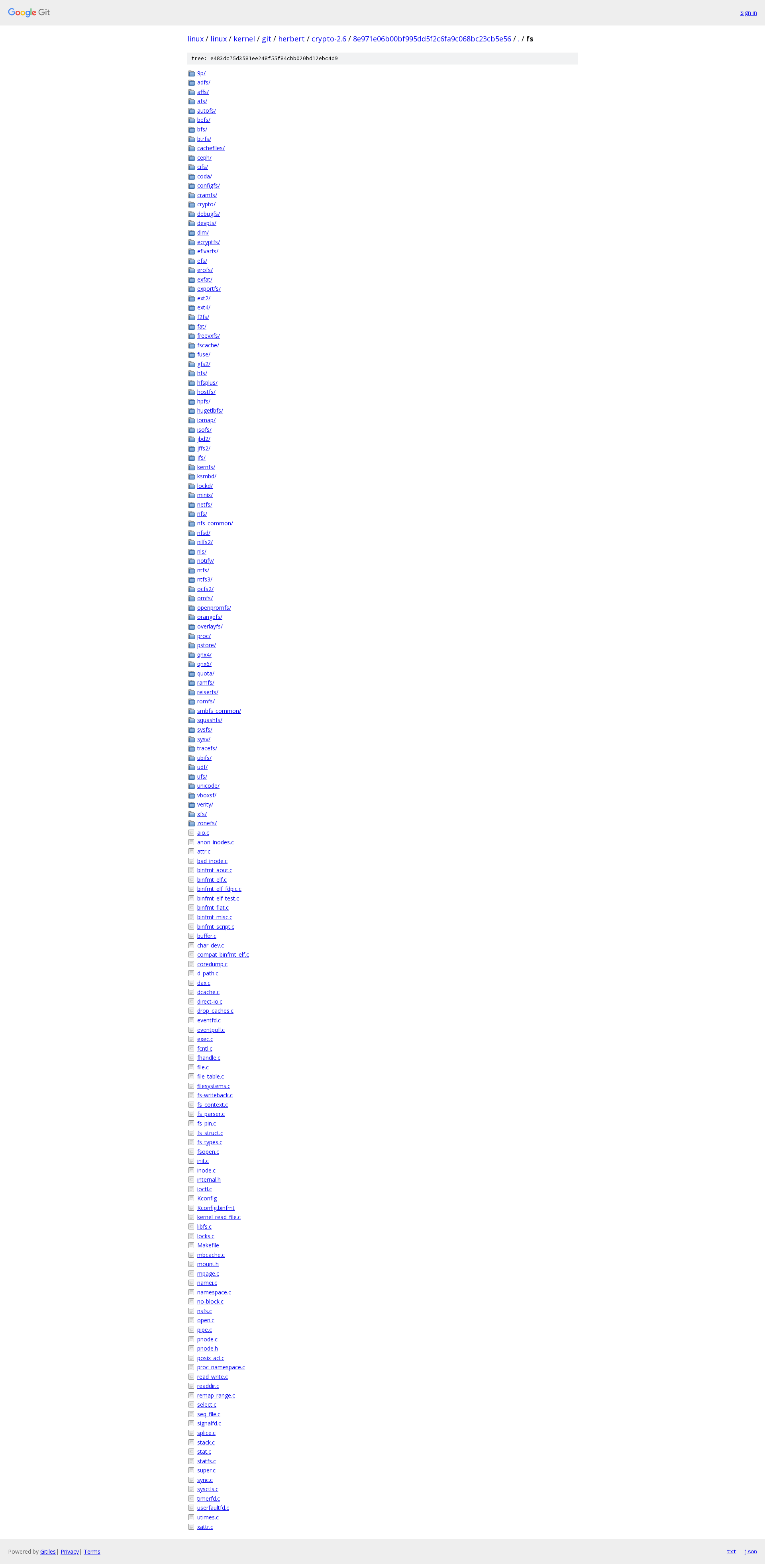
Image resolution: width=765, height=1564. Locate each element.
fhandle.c (208, 1057)
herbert (291, 38)
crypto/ (206, 204)
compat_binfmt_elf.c (223, 954)
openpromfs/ (214, 607)
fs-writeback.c (215, 1095)
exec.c (205, 1039)
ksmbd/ (206, 476)
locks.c (205, 1236)
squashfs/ (209, 720)
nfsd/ (203, 532)
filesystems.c (213, 1086)
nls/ (201, 551)
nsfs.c (204, 1311)
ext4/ (203, 307)
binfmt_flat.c (213, 907)
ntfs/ (203, 570)
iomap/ (206, 420)
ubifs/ (204, 757)
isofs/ (204, 429)
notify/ (205, 560)
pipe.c (204, 1329)
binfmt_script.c (215, 926)
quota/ (205, 673)
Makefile (208, 1245)
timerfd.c (208, 1498)
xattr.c (205, 1527)
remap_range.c (216, 1395)
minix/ (205, 495)
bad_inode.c (212, 861)
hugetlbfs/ (210, 410)
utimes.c (208, 1517)
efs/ (202, 260)
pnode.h (207, 1348)
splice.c (206, 1433)
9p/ (201, 73)
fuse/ (203, 354)
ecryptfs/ (208, 242)
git (266, 38)
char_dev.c (210, 945)
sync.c (205, 1480)
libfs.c (204, 1226)
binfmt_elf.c (212, 879)
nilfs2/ (205, 542)
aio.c (203, 832)
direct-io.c (209, 1001)
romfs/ (206, 701)
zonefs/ (207, 823)
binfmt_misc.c (214, 917)
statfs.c (206, 1461)
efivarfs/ (207, 251)
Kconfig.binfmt (216, 1208)
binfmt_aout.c (214, 870)
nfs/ (202, 513)
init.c (203, 1161)
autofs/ (206, 110)
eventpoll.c (211, 1030)
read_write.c (212, 1376)
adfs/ (203, 82)
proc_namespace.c (221, 1367)
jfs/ (201, 457)
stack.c (206, 1442)
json (750, 1551)
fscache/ (208, 345)
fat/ (201, 326)
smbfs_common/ (219, 710)
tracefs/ (207, 748)
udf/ (202, 767)
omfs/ (205, 598)
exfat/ (204, 279)
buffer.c (206, 936)
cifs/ (202, 166)
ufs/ (202, 776)
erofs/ (205, 270)
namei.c (207, 1282)
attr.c (203, 851)
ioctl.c (204, 1189)
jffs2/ (203, 448)
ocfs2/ (205, 589)
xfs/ (202, 814)
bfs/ (202, 129)
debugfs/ (208, 213)
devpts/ (206, 223)
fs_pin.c (206, 1123)
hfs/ (202, 373)
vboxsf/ (206, 795)
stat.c (204, 1451)
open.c (205, 1320)
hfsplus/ (207, 382)
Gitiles (48, 1551)
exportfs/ (209, 288)
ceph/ (204, 157)
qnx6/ (204, 663)
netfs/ (204, 504)
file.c (203, 1067)
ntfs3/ (204, 579)
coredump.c (212, 964)
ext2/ (203, 298)
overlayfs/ (210, 626)
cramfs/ (207, 195)
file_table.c (210, 1076)
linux (195, 38)
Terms (92, 1551)
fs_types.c (209, 1142)
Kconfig (207, 1198)
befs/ (203, 119)
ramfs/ (205, 682)
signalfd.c (209, 1423)
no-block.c (210, 1301)
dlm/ (203, 232)
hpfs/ (203, 401)
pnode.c (207, 1339)
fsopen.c (208, 1151)
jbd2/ (203, 438)
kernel (244, 38)
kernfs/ (206, 467)
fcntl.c (204, 1048)
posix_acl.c (210, 1358)
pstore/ (206, 645)
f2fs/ (203, 317)
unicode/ (208, 785)
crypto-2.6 (329, 38)
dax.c (203, 983)
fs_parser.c (211, 1114)
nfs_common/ (215, 523)
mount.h (208, 1264)
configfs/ (208, 185)
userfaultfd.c (213, 1507)
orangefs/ (209, 617)
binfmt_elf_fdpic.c (219, 889)
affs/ (203, 92)
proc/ (204, 636)
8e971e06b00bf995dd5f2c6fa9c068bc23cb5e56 (432, 38)
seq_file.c (208, 1414)
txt (731, 1551)
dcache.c (208, 992)
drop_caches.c (215, 1010)
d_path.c (207, 973)
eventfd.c (209, 1020)
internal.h (209, 1179)
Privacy (70, 1551)
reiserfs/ (207, 692)
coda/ (204, 176)
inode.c (206, 1170)
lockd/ (205, 485)
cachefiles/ (211, 148)
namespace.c (214, 1292)
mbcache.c (211, 1255)
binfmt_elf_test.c (218, 898)
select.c (206, 1404)
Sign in (748, 12)
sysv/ (203, 739)
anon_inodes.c (215, 842)
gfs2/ (203, 364)
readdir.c (208, 1386)
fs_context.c (212, 1104)
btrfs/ (204, 139)
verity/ (205, 804)
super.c (206, 1470)
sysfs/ (204, 729)
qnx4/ (204, 654)
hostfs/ (206, 391)
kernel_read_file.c (219, 1217)
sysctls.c (207, 1489)
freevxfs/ (208, 335)
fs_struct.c (210, 1133)
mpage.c (208, 1273)
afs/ (202, 101)
